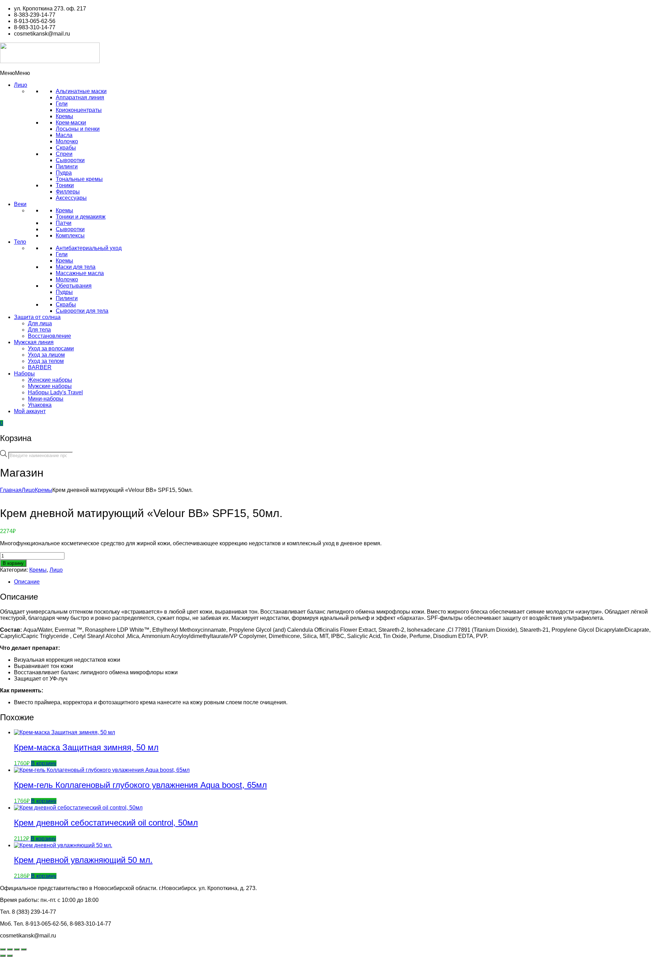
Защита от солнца (37, 317)
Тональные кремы (79, 179)
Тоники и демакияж (81, 217)
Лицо (20, 85)
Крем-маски (71, 123)
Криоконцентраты (79, 110)
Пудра (64, 173)
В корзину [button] (43, 763)
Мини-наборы (45, 399)
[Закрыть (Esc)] (23, 949)
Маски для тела (75, 267)
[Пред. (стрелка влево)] (3, 956)
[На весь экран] (10, 949)
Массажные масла (80, 273)
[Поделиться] (17, 949)
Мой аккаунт (30, 411)
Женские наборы (50, 380)
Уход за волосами (51, 348)
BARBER (40, 367)
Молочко (67, 141)
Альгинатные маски (81, 91)
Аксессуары (71, 198)
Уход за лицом (46, 355)
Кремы (64, 116)
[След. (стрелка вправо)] (10, 956)
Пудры (64, 292)
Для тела (39, 330)
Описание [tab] (27, 582)
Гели (62, 104)
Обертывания (74, 286)
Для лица (40, 323)
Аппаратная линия (80, 97)
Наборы (24, 374)
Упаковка (40, 405)
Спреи (64, 154)
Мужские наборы (50, 386)
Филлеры (68, 192)
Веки (20, 204)
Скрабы (66, 148)
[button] (15, 73)
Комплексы (70, 235)
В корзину (13, 563)
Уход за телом (46, 361)
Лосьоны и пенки (78, 129)
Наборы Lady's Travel (55, 392)
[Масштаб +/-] (3, 949)
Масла (64, 135)
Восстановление (49, 336)
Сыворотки (70, 160)
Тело (20, 242)
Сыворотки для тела (82, 311)
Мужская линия (34, 342)
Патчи (63, 223)
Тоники (65, 185)
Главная (11, 490)
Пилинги (67, 166)
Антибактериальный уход (89, 248)
